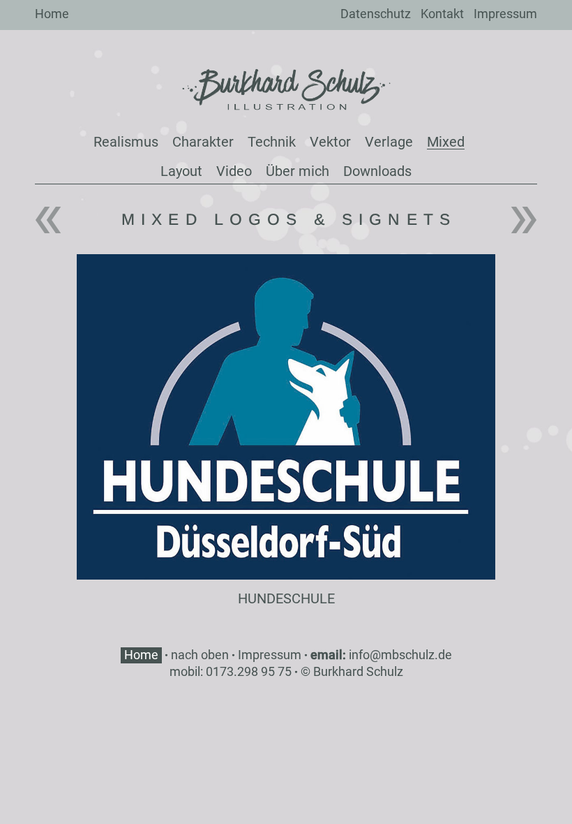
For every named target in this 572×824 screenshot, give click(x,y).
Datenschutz (375, 13)
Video (234, 171)
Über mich (297, 171)
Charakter (203, 141)
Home (52, 13)
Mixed (446, 141)
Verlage (389, 141)
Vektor (330, 141)
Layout (181, 171)
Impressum (505, 13)
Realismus (125, 141)
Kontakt (442, 13)
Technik (272, 141)
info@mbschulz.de (400, 654)
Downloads (377, 171)
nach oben (200, 654)
